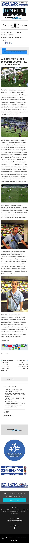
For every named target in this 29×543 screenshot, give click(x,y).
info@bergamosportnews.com (14, 520)
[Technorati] (22, 346)
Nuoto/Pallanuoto (7, 37)
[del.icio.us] (25, 346)
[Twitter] (13, 346)
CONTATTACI (14, 500)
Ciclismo (4, 35)
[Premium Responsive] (19, 348)
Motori (11, 35)
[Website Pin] (3, 346)
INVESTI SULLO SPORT (11, 401)
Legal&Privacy (19, 537)
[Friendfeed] (19, 346)
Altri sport (18, 37)
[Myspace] (16, 346)
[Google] (13, 348)
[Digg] (10, 348)
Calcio (19, 32)
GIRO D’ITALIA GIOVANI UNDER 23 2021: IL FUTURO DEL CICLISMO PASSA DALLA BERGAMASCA (15, 405)
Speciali (3, 40)
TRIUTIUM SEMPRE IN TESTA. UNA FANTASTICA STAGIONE (7, 365)
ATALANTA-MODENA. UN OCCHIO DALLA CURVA (22, 365)
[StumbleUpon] (16, 348)
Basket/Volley (11, 32)
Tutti (3, 32)
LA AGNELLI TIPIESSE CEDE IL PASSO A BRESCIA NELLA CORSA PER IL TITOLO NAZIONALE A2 (15, 395)
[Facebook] (6, 346)
